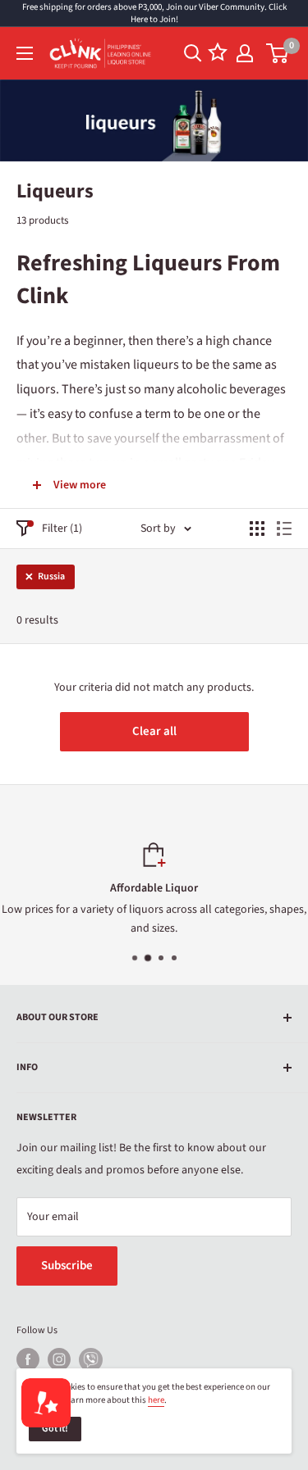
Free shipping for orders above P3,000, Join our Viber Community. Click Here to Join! (154, 13)
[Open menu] (24, 53)
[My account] (245, 53)
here (156, 1400)
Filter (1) (62, 528)
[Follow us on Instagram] (59, 1359)
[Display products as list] (284, 528)
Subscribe (67, 1265)
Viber (91, 1360)
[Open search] (193, 53)
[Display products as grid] (257, 528)
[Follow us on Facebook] (27, 1359)
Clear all (154, 731)
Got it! (55, 1429)
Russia (51, 576)
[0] (278, 53)
